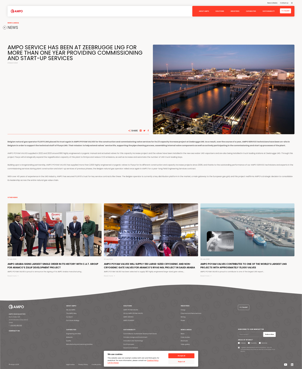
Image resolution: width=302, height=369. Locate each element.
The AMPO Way (71, 313)
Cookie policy (96, 364)
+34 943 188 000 (16, 325)
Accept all (181, 356)
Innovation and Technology (133, 341)
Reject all (181, 362)
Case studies (185, 337)
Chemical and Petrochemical (191, 313)
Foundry (253, 343)
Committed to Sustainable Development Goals (140, 334)
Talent (285, 11)
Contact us (284, 3)
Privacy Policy (83, 364)
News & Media (272, 3)
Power (183, 320)
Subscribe (269, 334)
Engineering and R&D (73, 334)
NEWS (12, 27)
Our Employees (128, 344)
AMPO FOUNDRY (128, 320)
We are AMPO (70, 310)
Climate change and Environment (135, 337)
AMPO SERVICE (128, 317)
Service (264, 343)
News (183, 334)
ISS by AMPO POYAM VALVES (133, 313)
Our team (69, 317)
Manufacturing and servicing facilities (79, 344)
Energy (183, 310)
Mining (183, 317)
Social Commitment (130, 348)
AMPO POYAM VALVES (130, 310)
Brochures (184, 341)
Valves (243, 343)
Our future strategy (72, 320)
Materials (69, 337)
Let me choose (113, 363)
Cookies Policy (152, 360)
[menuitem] (292, 3)
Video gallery (185, 344)
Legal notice (70, 364)
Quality (68, 341)
